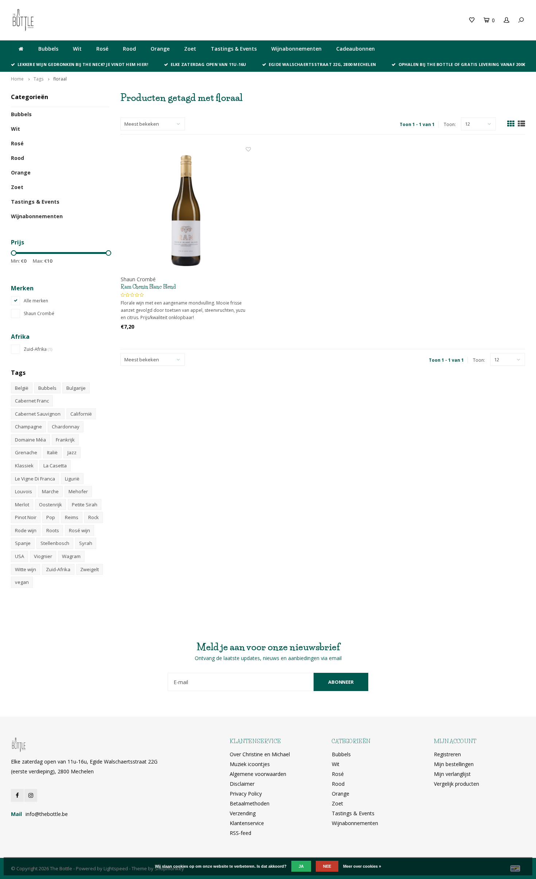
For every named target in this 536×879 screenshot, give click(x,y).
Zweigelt (89, 569)
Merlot (22, 504)
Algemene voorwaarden (258, 773)
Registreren (447, 754)
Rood (129, 48)
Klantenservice (247, 823)
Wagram (71, 556)
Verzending (243, 813)
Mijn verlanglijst (452, 773)
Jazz (72, 452)
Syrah (85, 543)
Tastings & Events (234, 48)
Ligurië (72, 478)
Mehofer (78, 491)
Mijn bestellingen (454, 764)
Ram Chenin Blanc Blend (148, 286)
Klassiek (24, 465)
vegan (22, 582)
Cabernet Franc (32, 400)
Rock (93, 517)
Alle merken (36, 301)
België (21, 388)
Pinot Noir (25, 517)
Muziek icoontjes (250, 764)
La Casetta (55, 465)
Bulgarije (76, 388)
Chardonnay (65, 426)
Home (17, 79)
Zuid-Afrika (38, 349)
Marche (50, 491)
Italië (52, 452)
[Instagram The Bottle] (30, 795)
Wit (77, 48)
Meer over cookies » (362, 866)
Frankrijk (65, 439)
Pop (50, 517)
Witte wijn (25, 569)
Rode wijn (25, 530)
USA (19, 556)
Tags (38, 79)
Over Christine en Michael (260, 754)
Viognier (43, 556)
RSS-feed (240, 832)
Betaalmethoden (249, 803)
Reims (71, 517)
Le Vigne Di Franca (35, 478)
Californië (81, 414)
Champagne (28, 426)
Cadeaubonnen (355, 48)
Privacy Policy (246, 793)
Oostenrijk (50, 504)
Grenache (26, 452)
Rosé (102, 48)
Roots (52, 530)
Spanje (23, 543)
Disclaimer (242, 783)
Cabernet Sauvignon (38, 414)
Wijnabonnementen (296, 48)
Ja (301, 866)
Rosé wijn (79, 530)
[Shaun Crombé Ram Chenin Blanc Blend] (186, 211)
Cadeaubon (146, 19)
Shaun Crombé (39, 313)
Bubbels (48, 48)
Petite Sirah (84, 504)
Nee (327, 866)
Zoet (190, 48)
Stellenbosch (54, 543)
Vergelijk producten (456, 783)
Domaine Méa (30, 439)
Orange (160, 48)
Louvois (23, 491)
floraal (60, 79)
